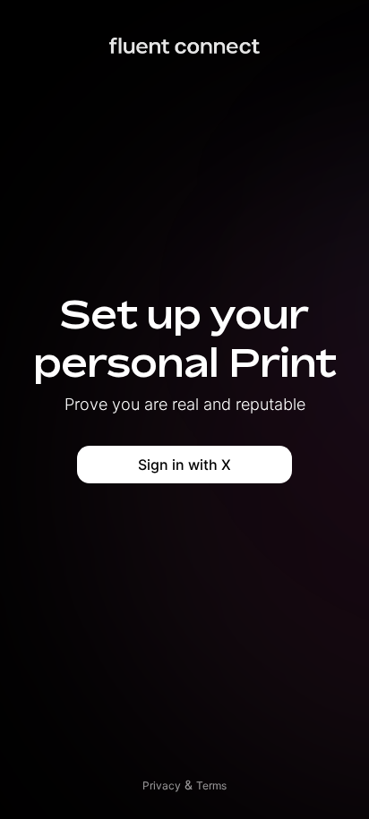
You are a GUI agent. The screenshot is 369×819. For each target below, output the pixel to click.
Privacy (161, 785)
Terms (211, 785)
